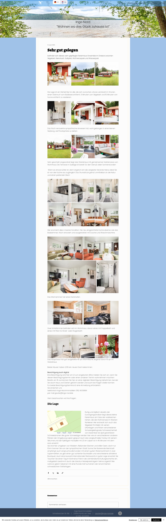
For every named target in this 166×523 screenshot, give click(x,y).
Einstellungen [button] (133, 520)
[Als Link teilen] (62, 473)
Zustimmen (156, 520)
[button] (152, 3)
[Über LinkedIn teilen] (58, 473)
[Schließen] (164, 519)
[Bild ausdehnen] (59, 74)
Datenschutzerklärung (101, 520)
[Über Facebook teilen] (48, 473)
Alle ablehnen (144, 520)
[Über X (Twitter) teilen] (53, 473)
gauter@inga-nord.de (104, 513)
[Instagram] (120, 513)
